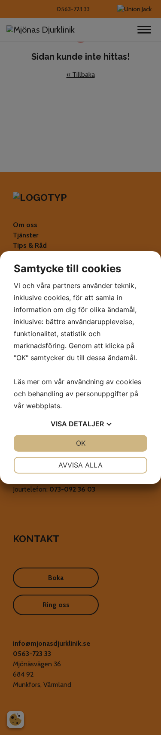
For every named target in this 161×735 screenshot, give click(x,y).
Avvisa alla (80, 465)
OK (80, 443)
